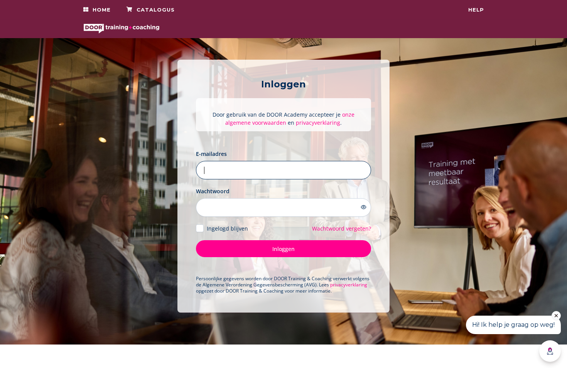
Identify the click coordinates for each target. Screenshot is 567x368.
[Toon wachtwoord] (363, 207)
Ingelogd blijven (227, 228)
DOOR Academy (247, 356)
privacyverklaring (318, 122)
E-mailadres (211, 153)
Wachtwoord (213, 191)
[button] (96, 9)
